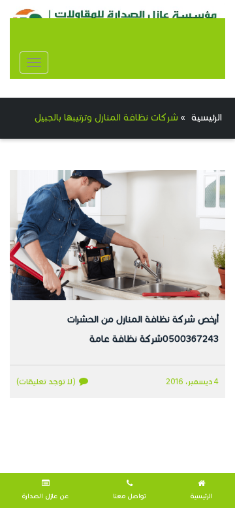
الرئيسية (206, 117)
